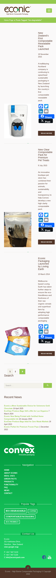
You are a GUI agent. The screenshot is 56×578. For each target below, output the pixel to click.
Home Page (8, 20)
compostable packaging (20, 517)
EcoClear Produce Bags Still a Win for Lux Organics (26, 411)
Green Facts (10, 479)
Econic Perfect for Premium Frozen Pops (21, 427)
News (6, 490)
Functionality (11, 485)
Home (6, 470)
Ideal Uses (9, 476)
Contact (8, 493)
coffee (32, 511)
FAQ (6, 487)
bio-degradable (16, 511)
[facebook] (44, 557)
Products (9, 482)
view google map (11, 547)
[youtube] (49, 557)
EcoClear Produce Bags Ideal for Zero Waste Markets (26, 422)
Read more (46, 133)
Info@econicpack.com (15, 557)
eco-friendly (12, 522)
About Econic (11, 473)
